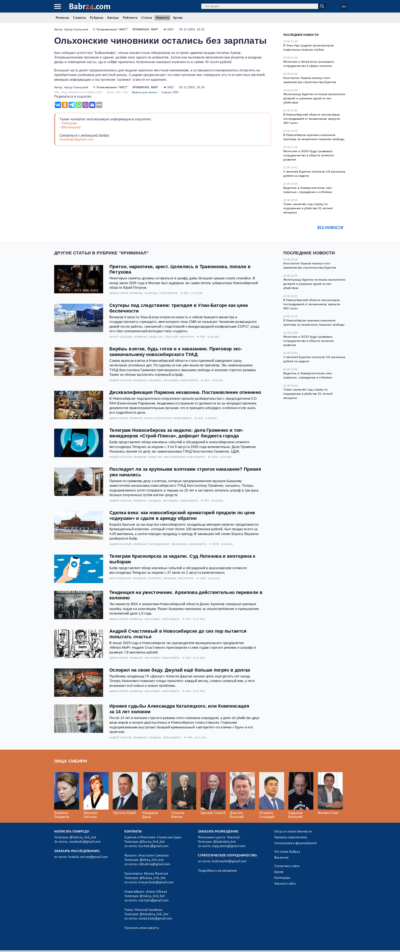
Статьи (146, 18)
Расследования (174, 457)
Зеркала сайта (285, 883)
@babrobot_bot (224, 841)
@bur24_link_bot (152, 841)
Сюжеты (79, 18)
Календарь (282, 877)
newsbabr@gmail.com (76, 139)
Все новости (330, 227)
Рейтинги (130, 18)
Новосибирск (168, 293)
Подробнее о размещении (217, 870)
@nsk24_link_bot (152, 896)
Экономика (170, 380)
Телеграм (69, 123)
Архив (177, 18)
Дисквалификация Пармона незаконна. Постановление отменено (185, 392)
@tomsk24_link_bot (154, 914)
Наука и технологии (158, 418)
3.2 (80, 943)
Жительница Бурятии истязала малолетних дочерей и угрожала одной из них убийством (314, 98)
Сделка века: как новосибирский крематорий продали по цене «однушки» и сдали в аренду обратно (182, 515)
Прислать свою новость (141, 928)
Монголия (187, 337)
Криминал (140, 29)
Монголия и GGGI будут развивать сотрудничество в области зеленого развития (308, 155)
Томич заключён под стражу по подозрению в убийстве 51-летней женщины (307, 208)
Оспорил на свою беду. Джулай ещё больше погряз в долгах (179, 670)
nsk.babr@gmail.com (154, 900)
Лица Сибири (70, 761)
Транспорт (172, 337)
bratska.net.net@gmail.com (88, 857)
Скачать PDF (170, 92)
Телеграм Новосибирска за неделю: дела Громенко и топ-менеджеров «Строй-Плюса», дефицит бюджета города (176, 433)
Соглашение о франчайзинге (295, 843)
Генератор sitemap (149, 943)
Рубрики (96, 18)
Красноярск (185, 578)
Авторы (113, 18)
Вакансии (281, 857)
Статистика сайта (287, 866)
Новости (162, 18)
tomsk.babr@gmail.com (155, 918)
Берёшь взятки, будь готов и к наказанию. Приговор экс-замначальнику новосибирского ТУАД (175, 351)
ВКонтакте (71, 127)
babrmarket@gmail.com (229, 861)
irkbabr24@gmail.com (154, 864)
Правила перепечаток (290, 837)
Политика (151, 293)
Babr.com (90, 6)
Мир (154, 29)
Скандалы (154, 380)
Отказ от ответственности (293, 831)
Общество (156, 337)
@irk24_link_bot (151, 859)
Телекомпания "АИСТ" (112, 29)
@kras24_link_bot (152, 878)
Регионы (62, 18)
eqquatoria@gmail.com (228, 846)
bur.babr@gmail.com (153, 846)
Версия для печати (144, 92)
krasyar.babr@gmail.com (156, 882)
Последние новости (301, 34)
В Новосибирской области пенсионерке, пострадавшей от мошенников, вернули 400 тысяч (312, 118)
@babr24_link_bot (83, 837)
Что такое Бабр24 (287, 851)
